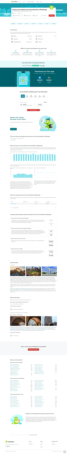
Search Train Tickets (33, 349)
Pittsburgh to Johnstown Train (39, 384)
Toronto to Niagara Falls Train (39, 405)
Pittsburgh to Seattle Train (13, 385)
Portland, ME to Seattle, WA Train (39, 402)
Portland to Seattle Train (13, 396)
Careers (41, 447)
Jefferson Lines (12, 288)
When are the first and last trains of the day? (18, 238)
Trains (24, 1)
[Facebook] (7, 446)
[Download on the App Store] (40, 78)
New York (35, 329)
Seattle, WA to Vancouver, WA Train (15, 406)
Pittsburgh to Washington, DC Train (15, 384)
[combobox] (16, 15)
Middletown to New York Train (39, 364)
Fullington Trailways (24, 288)
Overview (20, 23)
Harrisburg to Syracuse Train (39, 367)
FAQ (40, 23)
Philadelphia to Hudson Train (14, 374)
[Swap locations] (22, 15)
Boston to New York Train (38, 397)
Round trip (19, 13)
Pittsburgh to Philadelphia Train (14, 364)
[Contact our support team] (64, 451)
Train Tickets (31, 444)
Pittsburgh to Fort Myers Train (39, 381)
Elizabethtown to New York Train (14, 369)
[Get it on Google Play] (49, 78)
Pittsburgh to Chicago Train (38, 389)
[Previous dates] (20, 96)
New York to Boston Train (38, 406)
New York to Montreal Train (14, 401)
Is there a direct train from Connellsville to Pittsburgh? (20, 218)
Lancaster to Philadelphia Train (14, 367)
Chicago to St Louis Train (38, 400)
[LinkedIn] (9, 446)
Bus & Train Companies (30, 1)
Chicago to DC (12, 329)
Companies (53, 444)
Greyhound (17, 288)
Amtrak (29, 289)
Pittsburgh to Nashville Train (14, 390)
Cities (47, 23)
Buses (20, 1)
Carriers (33, 23)
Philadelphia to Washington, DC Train (15, 368)
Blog (41, 1)
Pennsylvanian (23, 329)
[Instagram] (5, 446)
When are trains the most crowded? (17, 248)
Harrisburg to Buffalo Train (38, 368)
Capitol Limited (42, 328)
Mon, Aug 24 (36, 15)
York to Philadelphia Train (13, 372)
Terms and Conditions (55, 451)
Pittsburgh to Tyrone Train (13, 389)
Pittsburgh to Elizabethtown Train (39, 385)
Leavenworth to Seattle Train (39, 396)
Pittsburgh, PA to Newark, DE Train (39, 388)
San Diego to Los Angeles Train (39, 401)
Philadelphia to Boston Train (38, 369)
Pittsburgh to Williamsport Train (14, 381)
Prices (27, 23)
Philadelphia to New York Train (14, 373)
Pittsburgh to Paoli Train (13, 388)
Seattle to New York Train (13, 397)
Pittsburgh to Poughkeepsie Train (39, 380)
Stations (53, 23)
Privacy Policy (60, 451)
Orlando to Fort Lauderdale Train (14, 400)
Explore (38, 1)
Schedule (13, 23)
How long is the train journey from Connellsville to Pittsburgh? (21, 228)
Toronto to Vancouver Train (14, 405)
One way (15, 13)
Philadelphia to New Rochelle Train (39, 373)
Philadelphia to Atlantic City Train (39, 372)
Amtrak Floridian (13, 203)
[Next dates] (47, 96)
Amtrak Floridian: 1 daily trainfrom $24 (17, 138)
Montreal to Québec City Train (14, 402)
